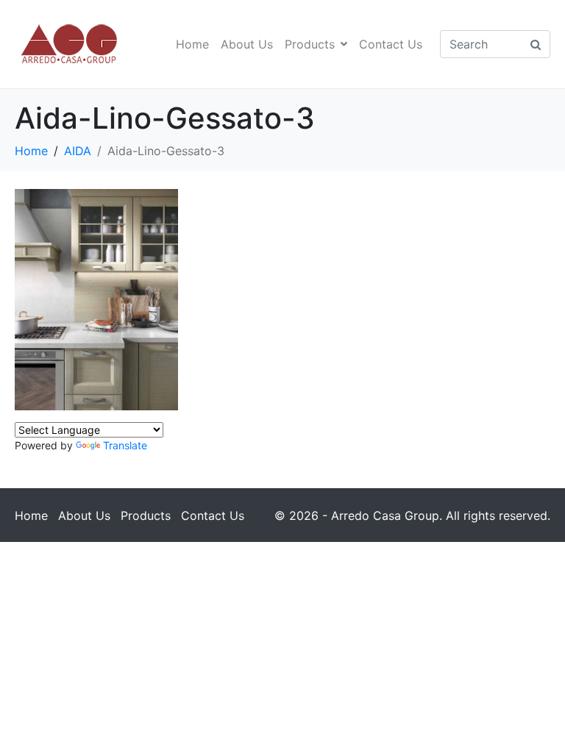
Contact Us (390, 44)
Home (192, 44)
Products (310, 44)
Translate (125, 445)
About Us (247, 44)
